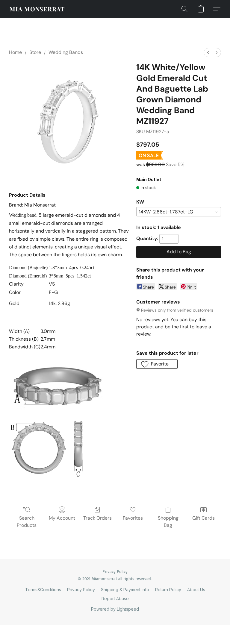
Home (15, 52)
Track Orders (97, 518)
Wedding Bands (66, 52)
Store (35, 52)
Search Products (27, 521)
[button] (37, 9)
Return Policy (168, 589)
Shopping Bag (168, 521)
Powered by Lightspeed (115, 609)
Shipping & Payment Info (125, 589)
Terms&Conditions (43, 589)
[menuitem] (208, 52)
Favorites (133, 518)
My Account (62, 518)
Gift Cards (203, 518)
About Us (196, 589)
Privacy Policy (81, 589)
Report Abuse (115, 598)
